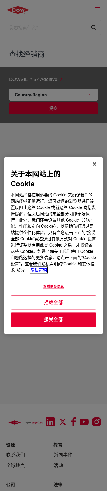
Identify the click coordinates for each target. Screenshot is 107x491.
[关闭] (94, 164)
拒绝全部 (53, 302)
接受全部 (53, 319)
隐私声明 (38, 270)
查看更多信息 (53, 286)
